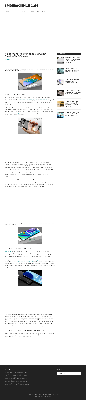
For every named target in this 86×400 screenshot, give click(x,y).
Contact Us (56, 394)
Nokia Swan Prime (32, 99)
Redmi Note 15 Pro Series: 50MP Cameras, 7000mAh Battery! (72, 70)
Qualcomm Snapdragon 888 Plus (16, 113)
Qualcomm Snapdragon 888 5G (35, 260)
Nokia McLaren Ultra (23, 99)
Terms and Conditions (47, 394)
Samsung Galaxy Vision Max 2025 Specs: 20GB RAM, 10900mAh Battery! (72, 60)
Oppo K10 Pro (8, 251)
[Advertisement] (43, 23)
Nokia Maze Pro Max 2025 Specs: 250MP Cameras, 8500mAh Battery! (71, 104)
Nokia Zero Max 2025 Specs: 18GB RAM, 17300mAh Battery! (72, 114)
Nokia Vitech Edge (43, 99)
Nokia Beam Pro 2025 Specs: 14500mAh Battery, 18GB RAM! (72, 81)
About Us (31, 394)
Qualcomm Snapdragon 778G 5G (25, 261)
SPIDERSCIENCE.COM (21, 5)
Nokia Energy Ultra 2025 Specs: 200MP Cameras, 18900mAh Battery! (73, 92)
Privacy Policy (38, 394)
